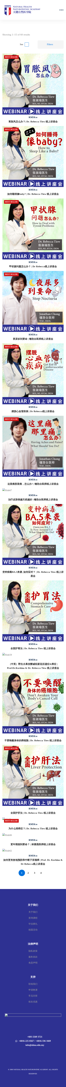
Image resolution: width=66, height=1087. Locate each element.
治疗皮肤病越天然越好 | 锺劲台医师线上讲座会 (33, 499)
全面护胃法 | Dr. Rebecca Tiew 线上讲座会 (33, 648)
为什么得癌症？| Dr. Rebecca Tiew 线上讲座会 (33, 828)
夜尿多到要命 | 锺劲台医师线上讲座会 (33, 339)
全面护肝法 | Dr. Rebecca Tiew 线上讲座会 (33, 813)
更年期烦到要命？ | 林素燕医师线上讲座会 (33, 844)
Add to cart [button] (33, 84)
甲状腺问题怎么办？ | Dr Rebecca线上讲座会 (33, 266)
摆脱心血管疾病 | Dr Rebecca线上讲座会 (33, 411)
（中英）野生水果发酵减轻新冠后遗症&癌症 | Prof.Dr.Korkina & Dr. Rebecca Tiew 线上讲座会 (33, 666)
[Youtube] (35, 1051)
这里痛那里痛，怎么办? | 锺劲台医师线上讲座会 (33, 484)
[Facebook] (31, 1051)
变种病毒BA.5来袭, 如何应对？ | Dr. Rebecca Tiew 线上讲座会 (33, 574)
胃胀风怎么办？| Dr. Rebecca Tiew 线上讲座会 (33, 121)
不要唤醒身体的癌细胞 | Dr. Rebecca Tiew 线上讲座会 (33, 740)
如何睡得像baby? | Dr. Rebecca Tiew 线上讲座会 (33, 194)
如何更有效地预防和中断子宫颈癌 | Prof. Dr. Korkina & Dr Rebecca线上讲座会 (33, 862)
